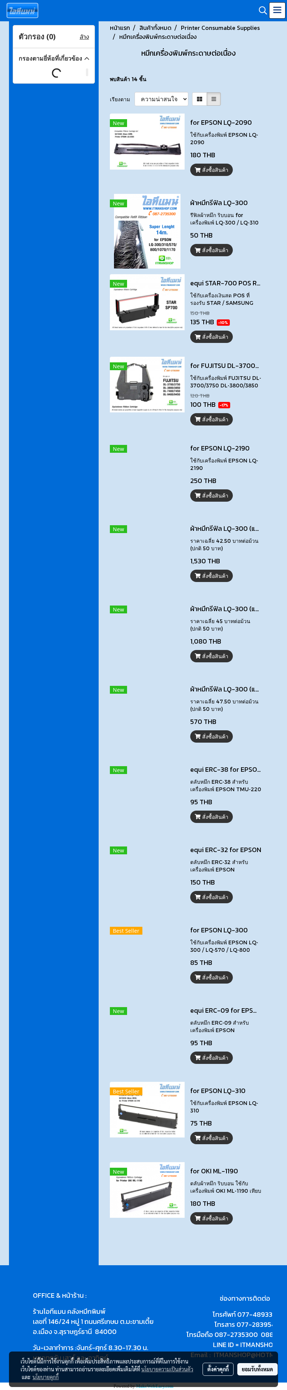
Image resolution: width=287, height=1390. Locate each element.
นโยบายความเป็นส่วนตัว (167, 1369)
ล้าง (84, 36)
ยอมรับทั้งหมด (257, 1369)
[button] (260, 10)
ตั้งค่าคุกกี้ (218, 1369)
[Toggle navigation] (277, 10)
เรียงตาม (122, 99)
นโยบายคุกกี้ (46, 1377)
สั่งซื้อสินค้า (214, 170)
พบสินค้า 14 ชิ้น (128, 79)
